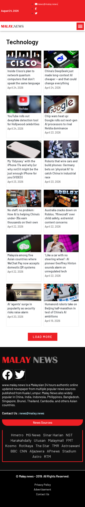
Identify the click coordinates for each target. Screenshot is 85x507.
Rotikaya (26, 445)
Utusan (40, 440)
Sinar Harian (53, 435)
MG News (33, 435)
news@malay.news (31, 413)
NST (69, 435)
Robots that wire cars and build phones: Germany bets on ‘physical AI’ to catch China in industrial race (61, 169)
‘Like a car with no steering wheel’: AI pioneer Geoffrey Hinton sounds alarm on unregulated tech (60, 263)
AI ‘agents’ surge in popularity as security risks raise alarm (21, 308)
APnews (54, 451)
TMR (56, 445)
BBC (14, 451)
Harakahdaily (21, 440)
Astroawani (70, 445)
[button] (80, 26)
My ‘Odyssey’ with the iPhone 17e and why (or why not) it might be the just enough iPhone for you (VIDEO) (22, 169)
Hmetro (17, 435)
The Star (42, 445)
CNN (24, 451)
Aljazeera (37, 451)
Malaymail (56, 440)
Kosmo (11, 445)
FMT (70, 440)
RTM (48, 456)
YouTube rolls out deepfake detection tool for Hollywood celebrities (23, 120)
